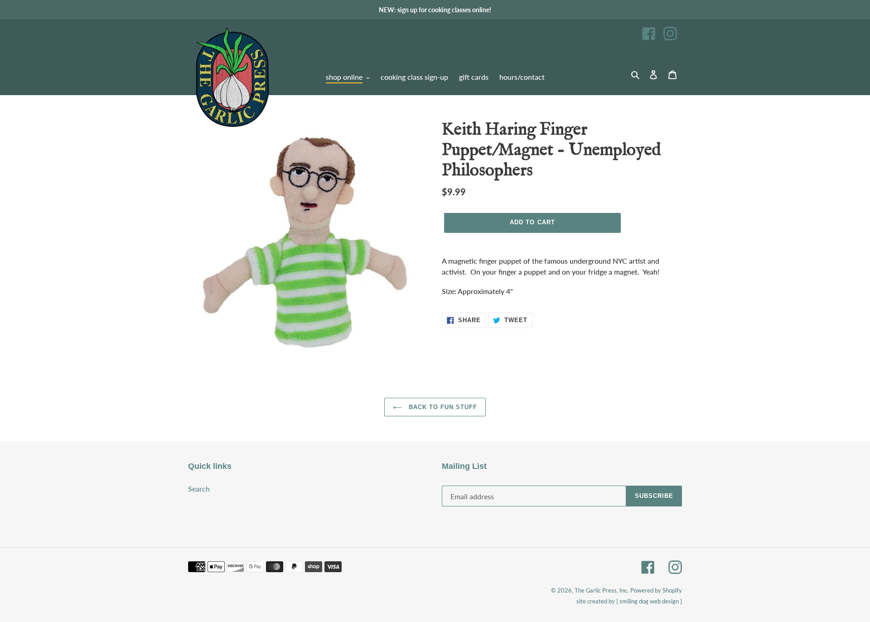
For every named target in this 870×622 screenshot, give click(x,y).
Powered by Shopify (656, 590)
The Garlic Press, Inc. (601, 590)
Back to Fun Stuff (442, 407)
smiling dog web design (649, 601)
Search (199, 488)
